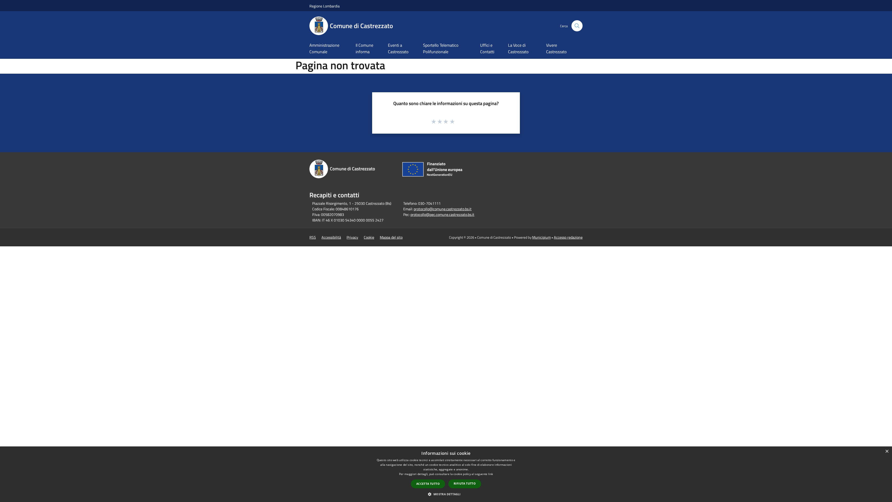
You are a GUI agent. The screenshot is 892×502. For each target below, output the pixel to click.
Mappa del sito (391, 237)
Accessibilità (331, 237)
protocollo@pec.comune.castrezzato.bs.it (442, 214)
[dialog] (446, 474)
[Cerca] (577, 25)
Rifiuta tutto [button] (465, 483)
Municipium (541, 237)
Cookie (369, 237)
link (490, 474)
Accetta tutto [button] (428, 484)
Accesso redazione (568, 237)
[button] (445, 494)
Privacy (352, 237)
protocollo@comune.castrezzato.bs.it (443, 209)
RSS (312, 237)
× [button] (887, 451)
